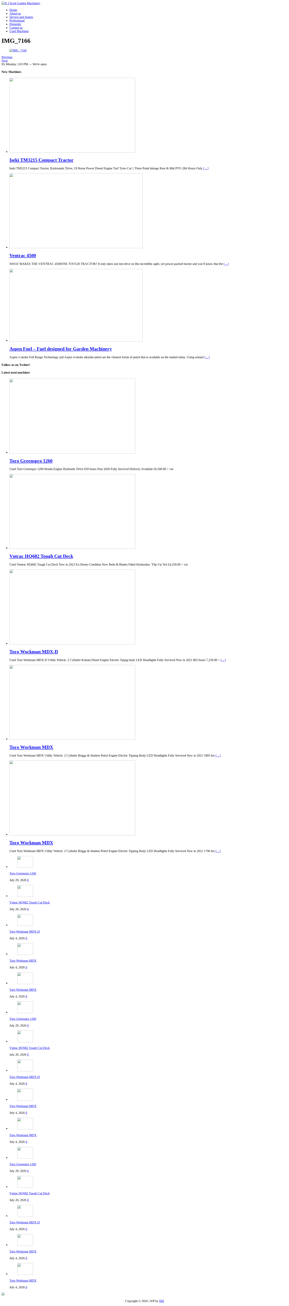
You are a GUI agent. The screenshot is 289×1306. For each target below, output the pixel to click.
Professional (17, 20)
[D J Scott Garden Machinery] (21, 3)
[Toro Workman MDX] (72, 738)
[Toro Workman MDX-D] (72, 643)
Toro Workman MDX (23, 960)
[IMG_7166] (18, 50)
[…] (205, 168)
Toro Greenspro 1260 (22, 873)
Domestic (15, 24)
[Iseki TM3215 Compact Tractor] (72, 151)
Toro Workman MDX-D (24, 931)
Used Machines (19, 31)
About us (15, 13)
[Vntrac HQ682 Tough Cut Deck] (72, 547)
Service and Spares (21, 17)
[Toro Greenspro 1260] (72, 452)
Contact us (16, 27)
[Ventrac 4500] (76, 247)
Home (13, 10)
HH (161, 1301)
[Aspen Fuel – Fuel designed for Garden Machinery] (76, 340)
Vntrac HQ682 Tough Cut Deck (29, 902)
